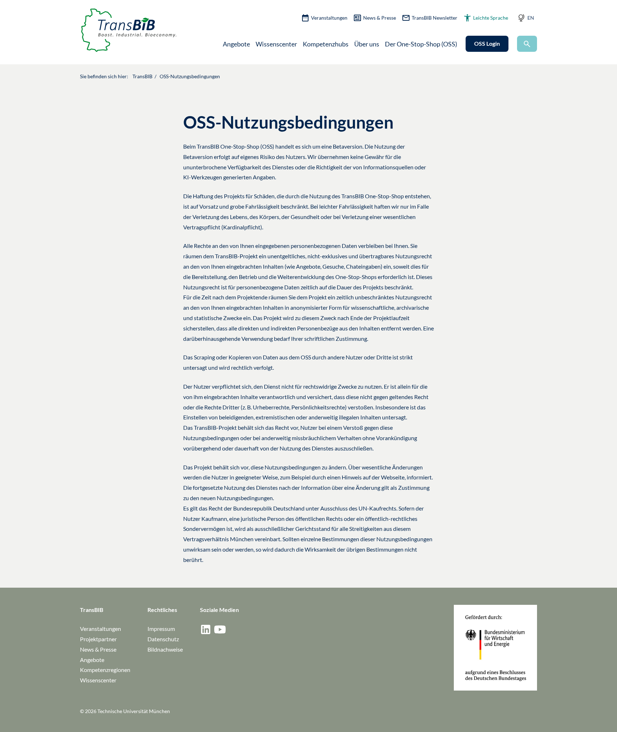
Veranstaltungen (329, 18)
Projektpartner (98, 639)
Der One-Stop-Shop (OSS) (421, 44)
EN (530, 18)
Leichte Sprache (490, 18)
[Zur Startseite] (128, 30)
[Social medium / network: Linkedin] (205, 629)
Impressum (161, 628)
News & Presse (379, 18)
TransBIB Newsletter (434, 18)
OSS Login (487, 43)
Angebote (236, 44)
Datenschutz (163, 639)
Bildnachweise (165, 649)
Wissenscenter (276, 44)
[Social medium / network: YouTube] (220, 629)
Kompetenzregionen (105, 669)
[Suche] (527, 44)
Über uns (366, 44)
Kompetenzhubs (325, 44)
